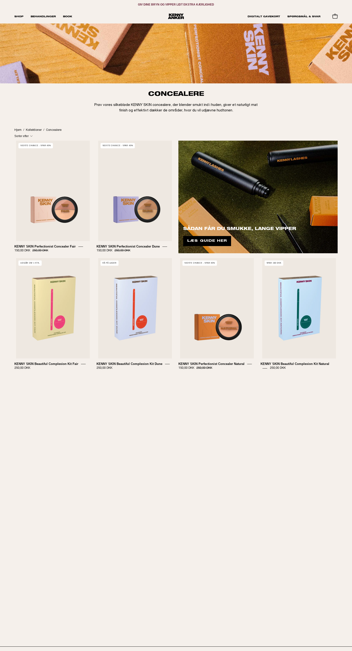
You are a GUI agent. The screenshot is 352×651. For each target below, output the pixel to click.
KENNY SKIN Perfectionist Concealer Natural (211, 364)
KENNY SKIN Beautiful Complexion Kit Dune (129, 364)
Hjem (18, 130)
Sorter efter (21, 136)
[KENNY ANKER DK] (176, 16)
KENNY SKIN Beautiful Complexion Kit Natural (295, 364)
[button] (43, 16)
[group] (176, 4)
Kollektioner (34, 130)
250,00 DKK (22, 368)
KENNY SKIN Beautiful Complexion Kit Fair (46, 364)
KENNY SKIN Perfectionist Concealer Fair (45, 246)
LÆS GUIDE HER (207, 241)
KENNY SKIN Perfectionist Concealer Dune (128, 246)
